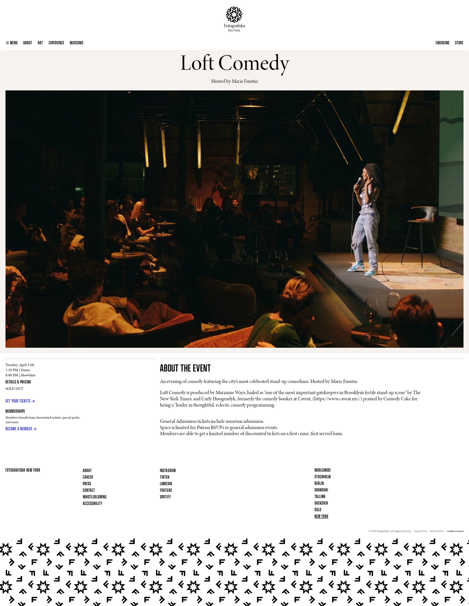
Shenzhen (321, 503)
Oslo (318, 510)
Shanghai (321, 490)
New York (321, 516)
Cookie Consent (455, 531)
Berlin (319, 483)
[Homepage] (234, 18)
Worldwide (323, 470)
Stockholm (323, 477)
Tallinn (320, 496)
